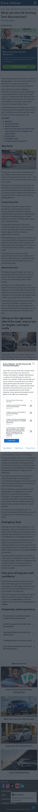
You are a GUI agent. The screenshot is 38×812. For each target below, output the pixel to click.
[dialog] (19, 406)
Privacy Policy (30, 448)
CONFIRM (11, 440)
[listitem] (19, 400)
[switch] (30, 406)
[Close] (34, 364)
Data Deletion (7, 448)
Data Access (19, 448)
